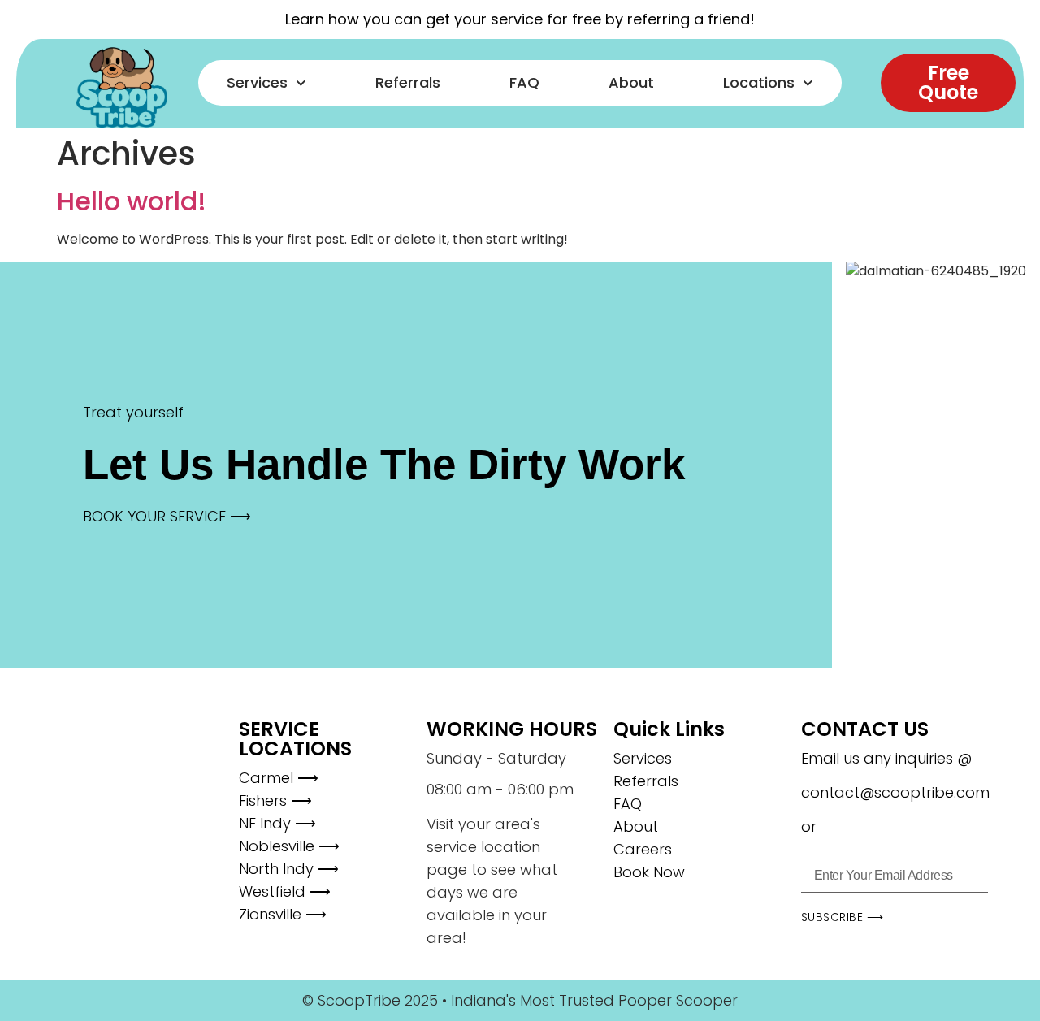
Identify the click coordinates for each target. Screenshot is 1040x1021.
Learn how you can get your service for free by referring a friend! (520, 19)
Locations (759, 82)
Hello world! (131, 201)
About (631, 82)
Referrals (407, 82)
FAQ (524, 82)
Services (257, 82)
